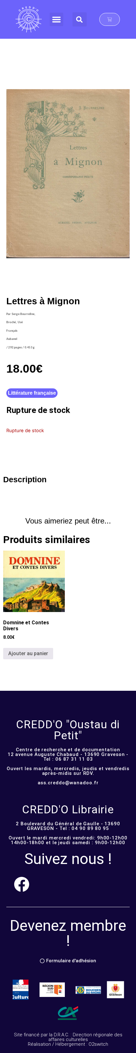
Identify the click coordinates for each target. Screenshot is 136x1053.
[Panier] (109, 19)
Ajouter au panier (28, 653)
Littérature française (32, 393)
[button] (57, 19)
